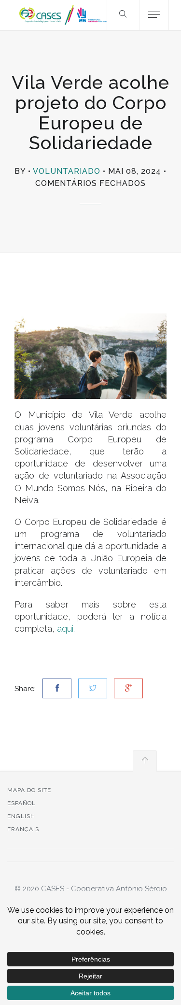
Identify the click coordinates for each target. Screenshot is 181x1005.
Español (21, 803)
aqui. (66, 628)
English (21, 816)
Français (23, 829)
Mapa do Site (29, 790)
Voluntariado (66, 171)
